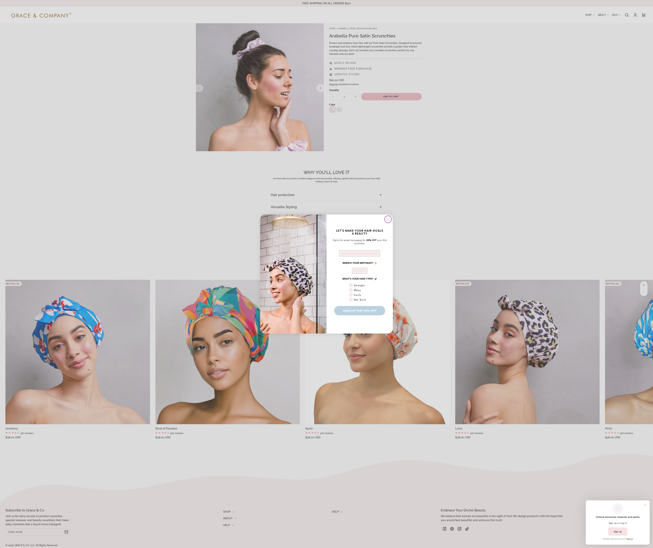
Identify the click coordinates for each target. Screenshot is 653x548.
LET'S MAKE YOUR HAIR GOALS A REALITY (359, 231)
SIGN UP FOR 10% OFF (360, 310)
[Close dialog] (388, 219)
